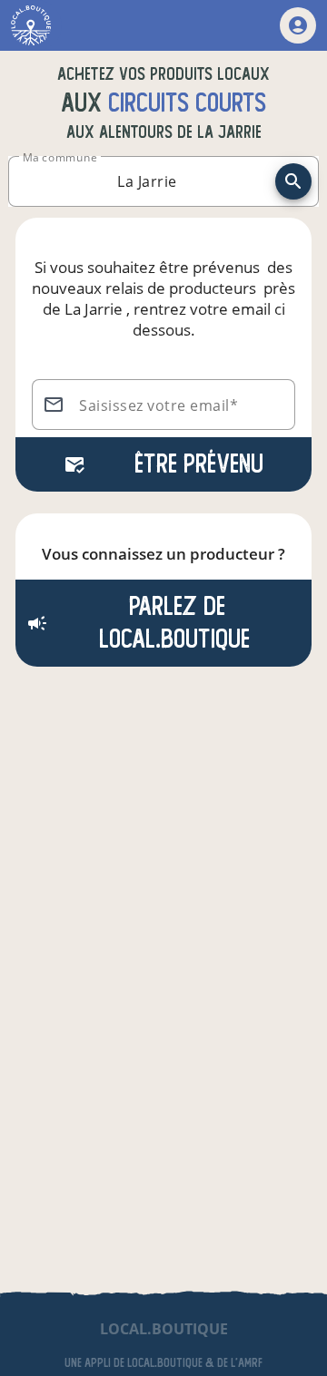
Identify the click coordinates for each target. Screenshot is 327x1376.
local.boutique (164, 1329)
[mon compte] (298, 25)
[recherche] (293, 181)
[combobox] (147, 181)
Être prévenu (198, 464)
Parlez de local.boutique (174, 622)
